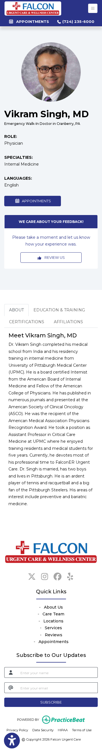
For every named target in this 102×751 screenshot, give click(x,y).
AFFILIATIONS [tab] (68, 321)
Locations (53, 621)
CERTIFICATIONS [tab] (26, 321)
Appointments (54, 641)
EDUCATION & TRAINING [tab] (59, 309)
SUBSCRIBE (51, 702)
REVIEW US (53, 257)
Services (53, 627)
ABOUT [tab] (16, 309)
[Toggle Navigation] (92, 8)
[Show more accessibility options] (12, 740)
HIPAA (63, 730)
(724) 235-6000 (77, 21)
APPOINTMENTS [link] (31, 21)
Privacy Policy (17, 730)
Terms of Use (82, 730)
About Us (53, 607)
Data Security (43, 730)
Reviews (53, 634)
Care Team (53, 614)
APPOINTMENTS (35, 201)
